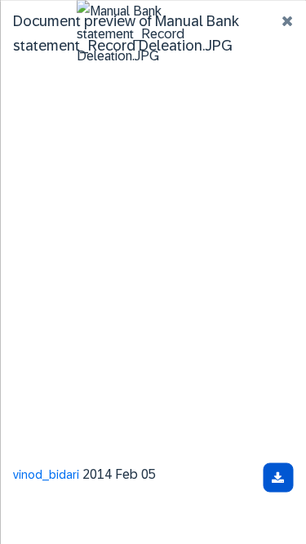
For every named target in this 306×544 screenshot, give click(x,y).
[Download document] (278, 477)
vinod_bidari (46, 473)
